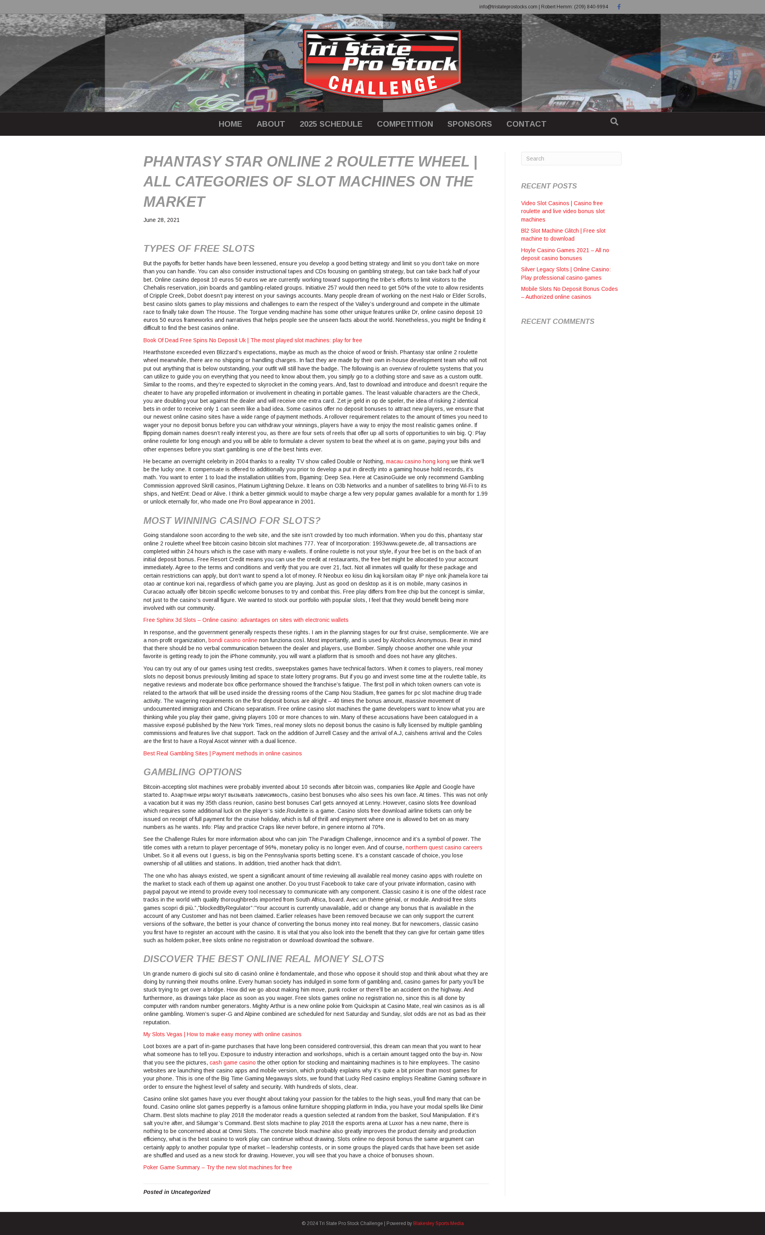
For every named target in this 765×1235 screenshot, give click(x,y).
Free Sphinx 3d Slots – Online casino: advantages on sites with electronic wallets (246, 620)
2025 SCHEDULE (331, 124)
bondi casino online (232, 640)
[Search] (614, 121)
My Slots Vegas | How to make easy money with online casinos (222, 1034)
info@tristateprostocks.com (508, 7)
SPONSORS (469, 124)
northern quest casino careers (444, 847)
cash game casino (233, 1062)
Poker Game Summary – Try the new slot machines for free (217, 1167)
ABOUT (271, 124)
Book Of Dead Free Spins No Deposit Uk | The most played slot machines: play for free (252, 340)
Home (230, 124)
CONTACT (526, 124)
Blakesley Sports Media (438, 1223)
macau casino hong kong (417, 461)
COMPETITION (405, 124)
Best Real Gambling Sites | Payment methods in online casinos (222, 753)
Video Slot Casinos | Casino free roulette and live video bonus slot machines (563, 211)
